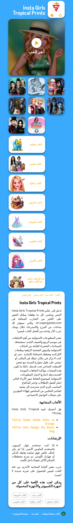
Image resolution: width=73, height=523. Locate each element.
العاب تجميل (38, 295)
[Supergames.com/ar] (52, 15)
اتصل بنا (35, 513)
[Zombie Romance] (17, 105)
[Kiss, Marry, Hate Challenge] (36, 105)
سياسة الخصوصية (21, 513)
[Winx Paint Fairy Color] (36, 86)
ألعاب (57, 295)
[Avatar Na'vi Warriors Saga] (55, 105)
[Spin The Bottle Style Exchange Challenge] (55, 86)
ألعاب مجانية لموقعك (51, 513)
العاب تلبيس (26, 295)
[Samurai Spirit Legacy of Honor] (17, 86)
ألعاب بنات (49, 295)
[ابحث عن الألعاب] (60, 15)
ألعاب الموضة (20, 495)
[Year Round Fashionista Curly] (36, 125)
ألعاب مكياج (35, 501)
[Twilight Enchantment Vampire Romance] (17, 125)
